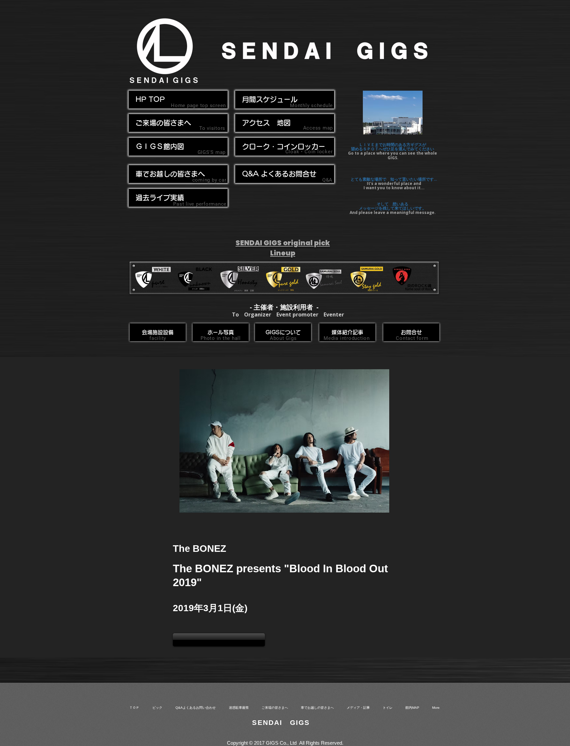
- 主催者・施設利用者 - (284, 307)
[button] (178, 174)
